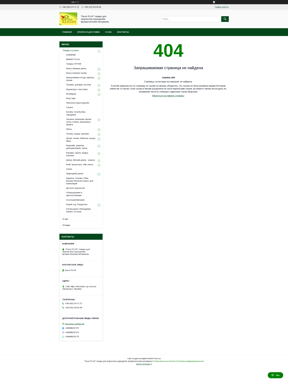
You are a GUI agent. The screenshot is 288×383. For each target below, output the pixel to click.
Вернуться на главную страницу (168, 96)
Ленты (69, 129)
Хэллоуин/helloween (75, 200)
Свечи (69, 169)
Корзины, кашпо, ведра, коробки (77, 154)
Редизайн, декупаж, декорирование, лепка (76, 146)
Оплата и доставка (88, 32)
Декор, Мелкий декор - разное (80, 160)
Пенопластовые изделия (77, 103)
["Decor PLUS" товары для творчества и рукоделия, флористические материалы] (68, 24)
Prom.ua (157, 358)
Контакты (123, 32)
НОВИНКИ (71, 55)
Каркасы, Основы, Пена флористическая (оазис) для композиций (79, 181)
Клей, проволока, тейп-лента (79, 164)
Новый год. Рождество (76, 204)
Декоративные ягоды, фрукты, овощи (80, 78)
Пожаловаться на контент (165, 361)
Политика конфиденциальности (190, 361)
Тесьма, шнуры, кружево (77, 134)
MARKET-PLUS (73, 59)
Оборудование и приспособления (74, 193)
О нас (108, 32)
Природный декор (74, 173)
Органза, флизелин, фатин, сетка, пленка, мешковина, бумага (79, 122)
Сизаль (69, 107)
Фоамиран (71, 94)
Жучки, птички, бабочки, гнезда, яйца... (81, 139)
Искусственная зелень (76, 73)
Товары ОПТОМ (73, 64)
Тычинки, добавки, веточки (78, 85)
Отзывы (66, 225)
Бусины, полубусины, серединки (76, 113)
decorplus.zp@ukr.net (74, 324)
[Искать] (225, 19)
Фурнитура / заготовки (76, 89)
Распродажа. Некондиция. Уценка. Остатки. (78, 210)
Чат (278, 375)
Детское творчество (75, 188)
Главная (67, 32)
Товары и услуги (70, 50)
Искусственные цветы (76, 68)
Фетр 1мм (70, 98)
